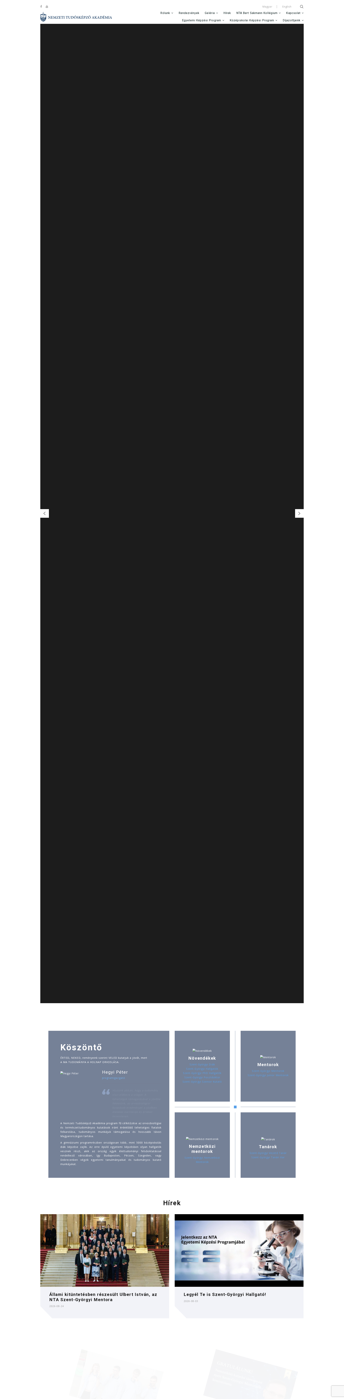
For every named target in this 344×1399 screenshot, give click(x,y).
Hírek (227, 13)
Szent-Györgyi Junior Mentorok (268, 1075)
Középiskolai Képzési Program (252, 20)
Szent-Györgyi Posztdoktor (202, 1077)
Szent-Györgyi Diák (202, 1064)
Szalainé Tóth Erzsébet (172, 521)
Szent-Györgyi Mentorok (268, 1071)
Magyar (267, 6)
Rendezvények (189, 13)
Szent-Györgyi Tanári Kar (268, 1157)
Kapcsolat (293, 13)
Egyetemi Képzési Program (201, 20)
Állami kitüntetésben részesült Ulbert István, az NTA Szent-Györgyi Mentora (103, 1297)
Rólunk (165, 13)
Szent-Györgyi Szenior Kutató (202, 1081)
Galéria (210, 13)
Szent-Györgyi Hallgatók (202, 1068)
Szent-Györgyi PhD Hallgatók (202, 1073)
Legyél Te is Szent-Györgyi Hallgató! (225, 1294)
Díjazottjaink (291, 20)
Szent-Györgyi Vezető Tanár (268, 1153)
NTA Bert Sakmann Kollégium (257, 13)
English (287, 6)
